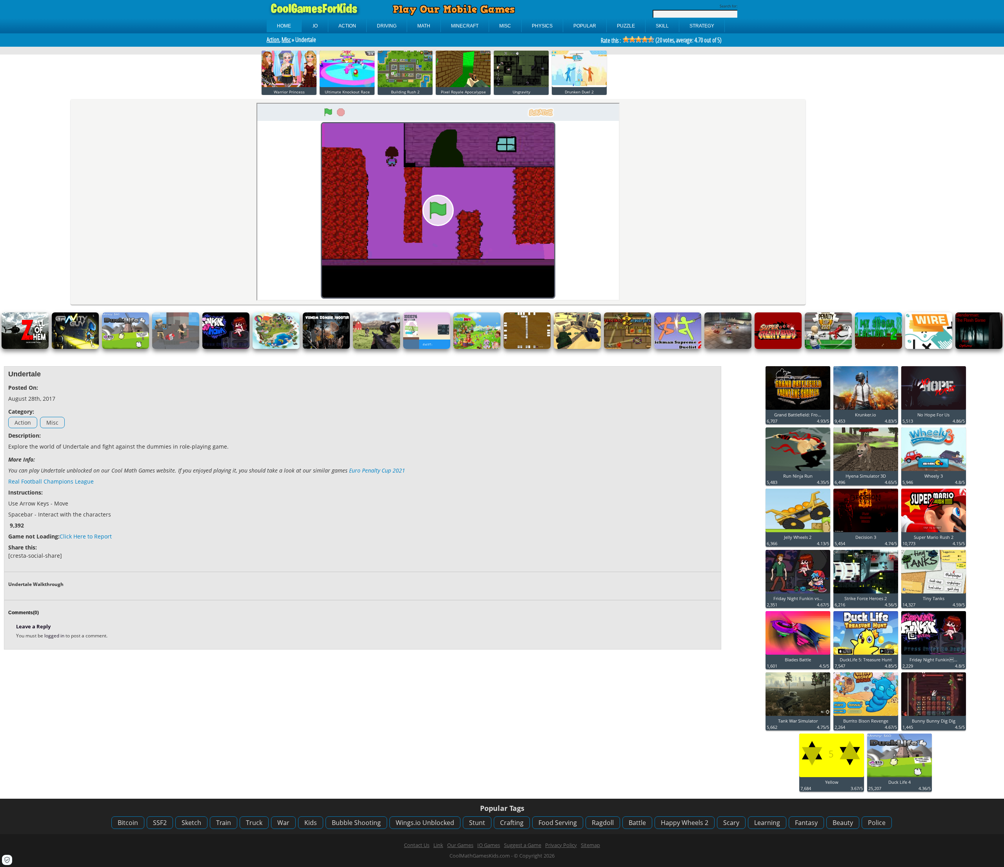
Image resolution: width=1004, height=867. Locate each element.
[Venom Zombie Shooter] (326, 347)
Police (877, 822)
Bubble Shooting (356, 822)
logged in (54, 635)
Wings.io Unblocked (425, 822)
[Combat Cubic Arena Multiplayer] (175, 347)
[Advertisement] (651, 420)
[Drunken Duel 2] (579, 85)
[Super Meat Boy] (778, 347)
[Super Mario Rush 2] (933, 532)
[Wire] (928, 347)
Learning (767, 822)
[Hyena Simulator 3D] (865, 471)
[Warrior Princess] (289, 85)
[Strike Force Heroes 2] (865, 593)
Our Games (460, 845)
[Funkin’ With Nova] (225, 347)
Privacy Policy (561, 845)
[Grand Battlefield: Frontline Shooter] (798, 410)
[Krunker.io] (865, 410)
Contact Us (416, 845)
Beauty (843, 822)
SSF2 (160, 822)
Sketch (191, 822)
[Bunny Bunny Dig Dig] (933, 716)
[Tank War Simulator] (798, 716)
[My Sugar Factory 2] (878, 347)
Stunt (477, 822)
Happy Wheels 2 (684, 822)
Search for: (728, 6)
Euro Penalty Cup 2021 (377, 470)
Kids (310, 822)
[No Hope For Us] (933, 410)
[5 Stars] (651, 39)
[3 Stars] (638, 39)
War (283, 822)
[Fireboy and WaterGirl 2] (627, 347)
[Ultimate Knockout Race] (347, 85)
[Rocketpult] (426, 347)
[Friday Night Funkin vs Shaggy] (798, 593)
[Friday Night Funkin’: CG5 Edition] (933, 655)
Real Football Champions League (51, 481)
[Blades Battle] (798, 655)
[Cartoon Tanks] (577, 347)
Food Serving (557, 822)
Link (438, 845)
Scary (731, 822)
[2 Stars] (632, 39)
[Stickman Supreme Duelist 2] (677, 347)
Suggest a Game (522, 845)
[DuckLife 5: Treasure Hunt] (865, 655)
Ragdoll (603, 822)
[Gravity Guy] (75, 347)
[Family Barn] (476, 347)
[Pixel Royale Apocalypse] (463, 85)
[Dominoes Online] (527, 347)
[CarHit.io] (727, 347)
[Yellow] (831, 777)
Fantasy (806, 822)
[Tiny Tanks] (933, 593)
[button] (7, 860)
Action (273, 39)
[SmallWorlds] (276, 347)
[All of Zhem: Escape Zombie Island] (25, 347)
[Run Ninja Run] (798, 471)
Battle (637, 822)
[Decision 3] (865, 532)
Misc (286, 39)
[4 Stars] (645, 39)
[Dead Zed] (376, 347)
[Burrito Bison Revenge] (865, 716)
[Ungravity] (521, 85)
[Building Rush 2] (405, 85)
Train (223, 822)
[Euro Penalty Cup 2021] (828, 347)
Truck (254, 822)
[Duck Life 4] (125, 347)
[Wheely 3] (933, 471)
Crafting (512, 822)
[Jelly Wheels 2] (798, 532)
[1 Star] (626, 39)
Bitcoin (128, 822)
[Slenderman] (978, 347)
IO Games (488, 845)
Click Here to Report (86, 536)
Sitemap (590, 845)
